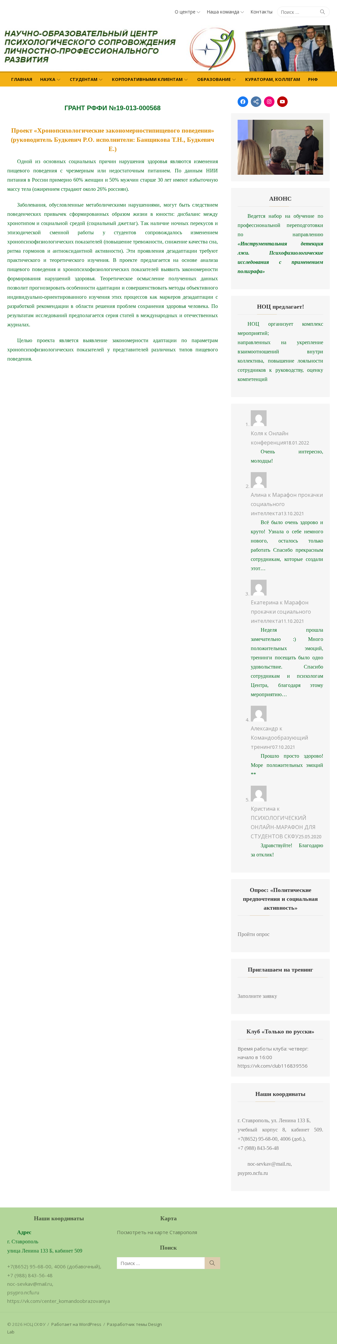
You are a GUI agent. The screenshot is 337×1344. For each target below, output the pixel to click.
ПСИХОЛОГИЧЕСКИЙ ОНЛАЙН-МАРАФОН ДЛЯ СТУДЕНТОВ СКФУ (283, 827)
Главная (21, 79)
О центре (185, 12)
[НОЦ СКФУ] (168, 48)
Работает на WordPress (76, 1324)
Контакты (261, 12)
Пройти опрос (254, 934)
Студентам (83, 79)
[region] (280, 147)
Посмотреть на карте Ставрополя (157, 1232)
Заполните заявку (257, 996)
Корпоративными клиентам (147, 79)
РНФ (313, 79)
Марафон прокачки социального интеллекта (281, 611)
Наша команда (223, 12)
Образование (214, 79)
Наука (47, 79)
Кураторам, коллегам (272, 79)
